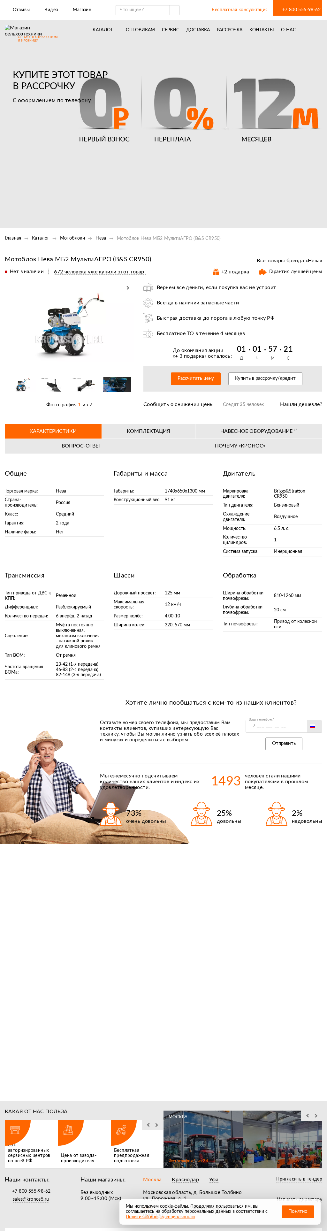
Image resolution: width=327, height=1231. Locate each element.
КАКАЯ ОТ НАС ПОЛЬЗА (36, 1111)
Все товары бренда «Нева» (289, 260)
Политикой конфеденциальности (160, 1217)
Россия (63, 503)
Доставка (198, 30)
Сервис (170, 30)
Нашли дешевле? (301, 404)
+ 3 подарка (189, 356)
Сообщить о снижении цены (178, 404)
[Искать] (174, 10)
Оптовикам (140, 30)
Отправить (284, 743)
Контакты (261, 30)
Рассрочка (229, 30)
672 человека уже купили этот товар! (100, 271)
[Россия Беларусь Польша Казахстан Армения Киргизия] (314, 726)
